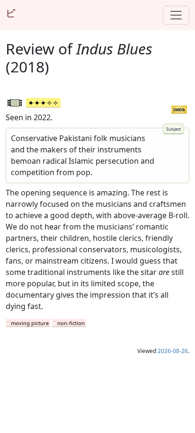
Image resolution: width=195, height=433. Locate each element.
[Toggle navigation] (176, 15)
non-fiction (71, 323)
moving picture (30, 323)
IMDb (179, 109)
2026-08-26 (173, 351)
